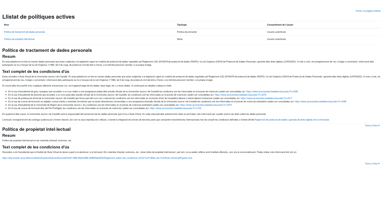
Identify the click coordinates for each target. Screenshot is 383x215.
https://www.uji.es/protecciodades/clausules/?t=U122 (175, 108)
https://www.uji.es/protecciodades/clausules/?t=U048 (320, 101)
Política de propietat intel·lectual (19, 38)
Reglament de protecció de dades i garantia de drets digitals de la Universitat (292, 119)
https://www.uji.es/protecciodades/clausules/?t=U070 (206, 104)
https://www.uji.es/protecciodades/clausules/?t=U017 (266, 98)
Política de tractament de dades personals (24, 31)
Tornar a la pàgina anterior (368, 10)
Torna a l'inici (371, 125)
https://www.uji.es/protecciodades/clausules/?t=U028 (272, 91)
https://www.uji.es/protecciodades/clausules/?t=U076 (240, 94)
